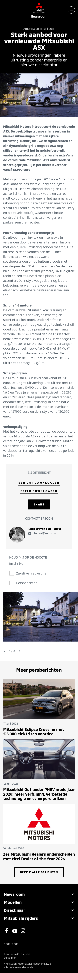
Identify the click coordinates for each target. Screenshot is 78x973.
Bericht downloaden (38, 482)
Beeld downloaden (39, 491)
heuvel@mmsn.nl (44, 533)
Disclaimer (10, 957)
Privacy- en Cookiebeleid (17, 954)
